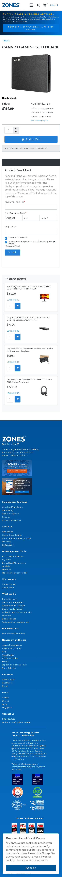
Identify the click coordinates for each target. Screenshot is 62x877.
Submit (12, 252)
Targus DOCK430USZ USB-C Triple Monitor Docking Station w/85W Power (28, 318)
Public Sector (8, 679)
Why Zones (7, 532)
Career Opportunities (12, 535)
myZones (6, 560)
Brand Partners (10, 628)
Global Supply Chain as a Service (17, 612)
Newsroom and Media (14, 640)
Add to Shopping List (39, 120)
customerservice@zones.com (16, 722)
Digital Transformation (12, 609)
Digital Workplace (10, 514)
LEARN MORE (13, 300)
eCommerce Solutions (12, 556)
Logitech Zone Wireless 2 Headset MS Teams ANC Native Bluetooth (29, 381)
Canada (5, 698)
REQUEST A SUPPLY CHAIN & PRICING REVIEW (31, 28)
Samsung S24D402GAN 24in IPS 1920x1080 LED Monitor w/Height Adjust (28, 287)
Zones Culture (8, 584)
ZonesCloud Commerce (14, 563)
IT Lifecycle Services (11, 520)
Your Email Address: (15, 202)
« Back (6, 40)
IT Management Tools (14, 551)
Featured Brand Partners (13, 634)
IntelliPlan (6, 566)
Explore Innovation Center (14, 665)
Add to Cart (33, 139)
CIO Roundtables (10, 658)
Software (6, 615)
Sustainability (8, 545)
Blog (4, 652)
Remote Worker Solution (13, 606)
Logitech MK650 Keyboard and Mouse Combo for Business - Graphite (30, 349)
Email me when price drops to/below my (32, 242)
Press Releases (9, 668)
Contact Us (8, 714)
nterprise (6, 569)
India (4, 704)
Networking (7, 510)
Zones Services (9, 599)
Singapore (7, 707)
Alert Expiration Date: (15, 213)
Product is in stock (18, 237)
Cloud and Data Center (13, 507)
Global (5, 692)
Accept (31, 868)
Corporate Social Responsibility (16, 538)
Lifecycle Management (13, 602)
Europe (5, 701)
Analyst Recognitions (12, 645)
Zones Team (8, 588)
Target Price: (11, 226)
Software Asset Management (15, 622)
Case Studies (8, 655)
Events (5, 661)
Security (6, 517)
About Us (7, 526)
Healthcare (7, 683)
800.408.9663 (8, 719)
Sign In (54, 5)
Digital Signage (9, 619)
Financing (6, 542)
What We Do (9, 594)
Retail (4, 686)
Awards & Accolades (11, 648)
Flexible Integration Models (14, 573)
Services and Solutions (14, 502)
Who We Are (9, 579)
